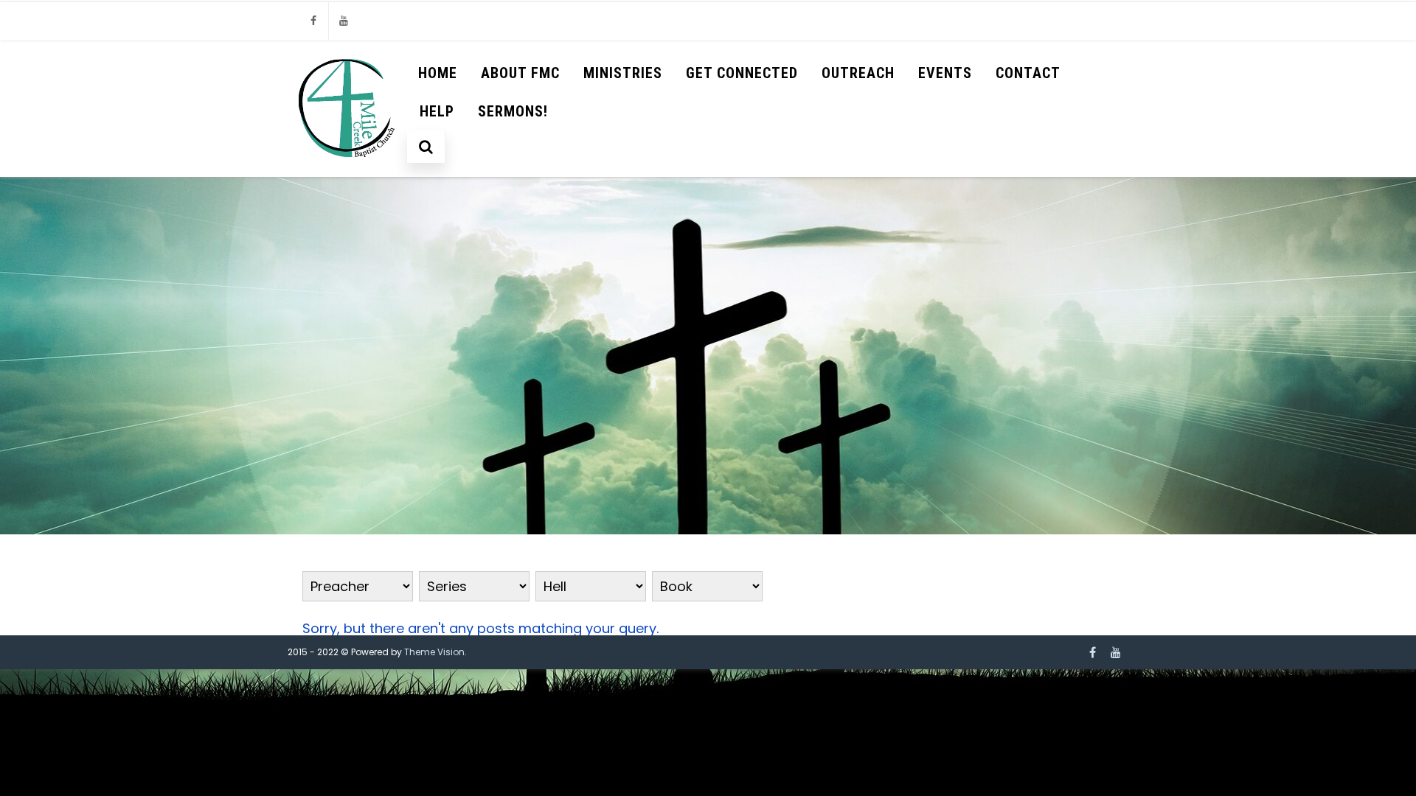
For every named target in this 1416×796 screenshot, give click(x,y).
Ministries (622, 73)
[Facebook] (313, 21)
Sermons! (513, 111)
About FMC (520, 73)
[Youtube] (343, 21)
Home (437, 73)
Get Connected (742, 73)
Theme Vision (434, 652)
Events (945, 73)
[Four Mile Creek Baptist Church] (348, 170)
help (437, 111)
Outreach (858, 73)
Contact (1028, 73)
